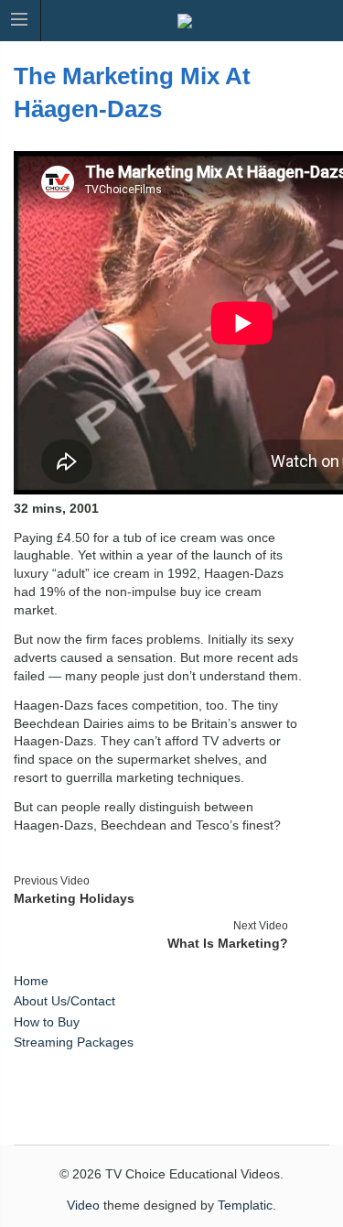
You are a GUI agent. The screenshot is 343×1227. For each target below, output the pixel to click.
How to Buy (47, 1022)
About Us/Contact (64, 1001)
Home (31, 980)
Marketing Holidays (74, 898)
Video (83, 1205)
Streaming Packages (74, 1042)
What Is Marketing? (227, 943)
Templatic (245, 1205)
